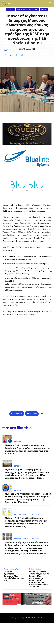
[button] (44, 3)
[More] (42, 413)
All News (44, 9)
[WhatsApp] (22, 55)
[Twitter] (10, 55)
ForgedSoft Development (31, 618)
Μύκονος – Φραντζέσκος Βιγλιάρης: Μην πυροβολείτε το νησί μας (14, 575)
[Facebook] (5, 55)
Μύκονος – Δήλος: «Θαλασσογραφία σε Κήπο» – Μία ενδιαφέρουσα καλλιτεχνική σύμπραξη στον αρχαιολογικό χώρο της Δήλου (39, 579)
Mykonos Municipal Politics (27, 9)
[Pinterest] (16, 55)
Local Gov (10, 9)
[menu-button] (50, 3)
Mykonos (18, 442)
